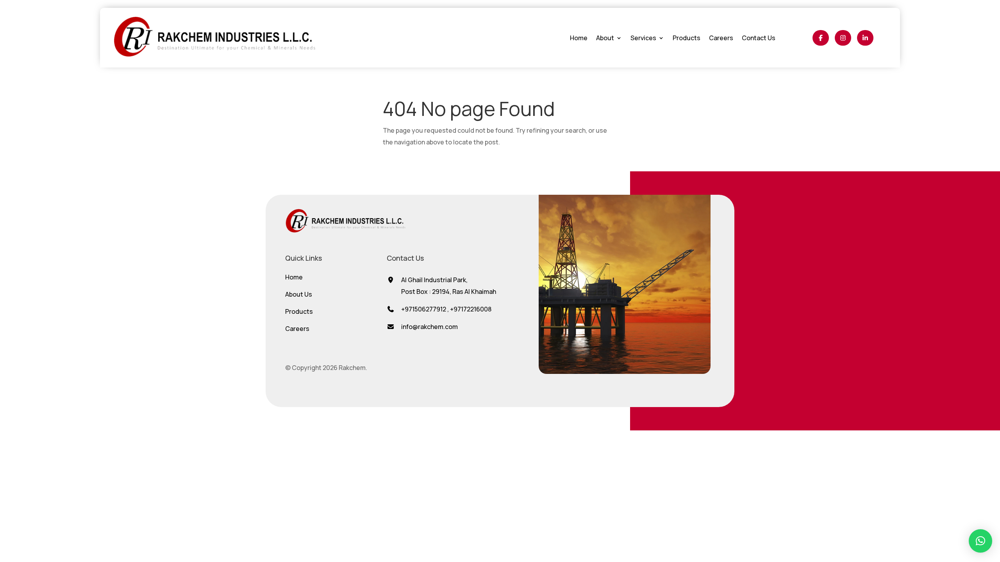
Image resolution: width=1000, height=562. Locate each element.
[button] (980, 541)
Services (643, 38)
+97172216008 (470, 309)
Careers (721, 38)
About (605, 38)
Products (686, 38)
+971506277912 (423, 309)
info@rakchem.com (429, 326)
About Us (298, 294)
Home (579, 38)
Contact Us (758, 38)
